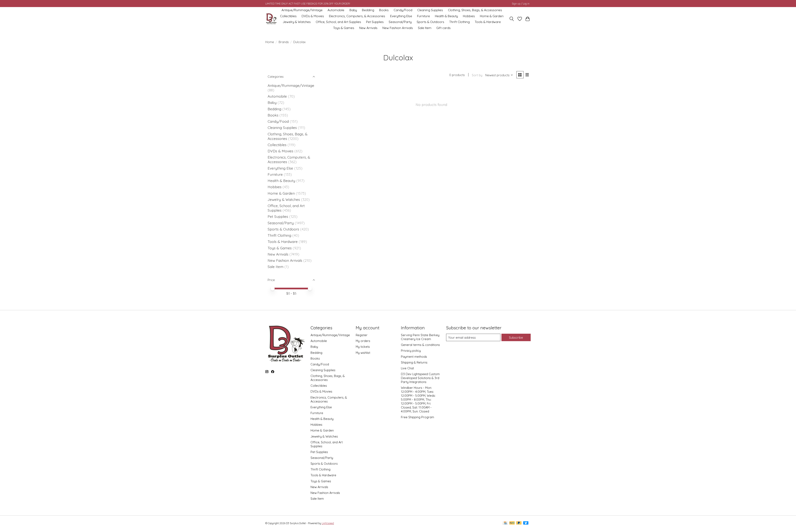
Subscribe (516, 337)
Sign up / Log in (520, 3)
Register (362, 335)
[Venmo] (526, 523)
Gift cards (443, 28)
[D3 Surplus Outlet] (271, 19)
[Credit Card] (505, 523)
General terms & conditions (420, 345)
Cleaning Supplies (430, 10)
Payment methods (414, 357)
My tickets (363, 347)
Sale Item (424, 28)
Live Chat (407, 368)
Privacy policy (411, 351)
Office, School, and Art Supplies (338, 22)
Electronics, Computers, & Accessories (357, 16)
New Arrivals (368, 28)
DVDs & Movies (313, 16)
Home (269, 42)
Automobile (336, 10)
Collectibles (288, 16)
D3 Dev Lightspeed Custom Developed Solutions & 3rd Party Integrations (420, 378)
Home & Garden (492, 16)
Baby (353, 10)
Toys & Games (343, 28)
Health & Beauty (446, 16)
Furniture (423, 16)
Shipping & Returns (414, 362)
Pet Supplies (375, 22)
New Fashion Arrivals (397, 28)
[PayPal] (512, 523)
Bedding (368, 10)
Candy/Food (403, 10)
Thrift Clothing (459, 22)
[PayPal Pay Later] (519, 523)
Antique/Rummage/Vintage (302, 10)
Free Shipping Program (417, 417)
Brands (284, 42)
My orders (363, 341)
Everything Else (401, 16)
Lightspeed (328, 523)
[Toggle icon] (512, 19)
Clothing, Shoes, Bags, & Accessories (475, 10)
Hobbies (469, 16)
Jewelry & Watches (297, 22)
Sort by (477, 75)
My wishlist (363, 353)
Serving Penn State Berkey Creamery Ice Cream (420, 337)
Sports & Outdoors (430, 22)
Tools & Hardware (488, 22)
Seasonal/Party (400, 22)
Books (384, 10)
